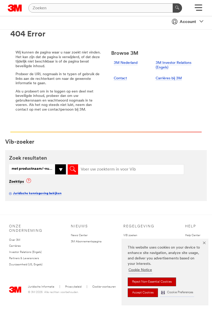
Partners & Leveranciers (24, 258)
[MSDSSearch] (73, 169)
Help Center (192, 235)
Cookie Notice (140, 270)
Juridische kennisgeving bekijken (37, 193)
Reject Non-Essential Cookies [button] (152, 281)
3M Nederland (126, 63)
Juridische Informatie (41, 286)
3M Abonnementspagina (86, 241)
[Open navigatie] (198, 9)
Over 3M (14, 240)
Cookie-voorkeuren (104, 286)
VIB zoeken (130, 235)
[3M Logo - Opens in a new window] (15, 8)
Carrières (15, 246)
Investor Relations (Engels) (25, 252)
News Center (79, 235)
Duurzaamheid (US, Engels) (25, 264)
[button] (177, 292)
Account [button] (188, 22)
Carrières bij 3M (169, 78)
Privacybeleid (73, 286)
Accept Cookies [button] (143, 292)
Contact (120, 78)
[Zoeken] (177, 8)
